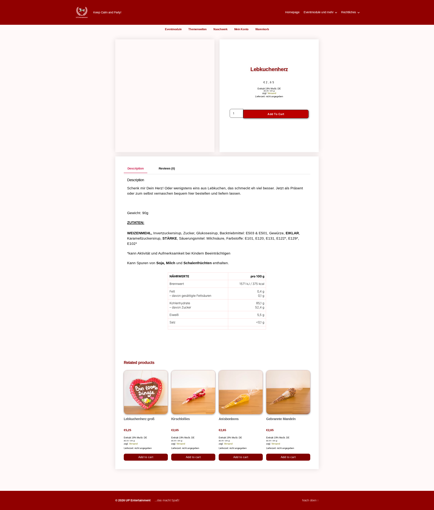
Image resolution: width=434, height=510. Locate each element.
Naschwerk (220, 29)
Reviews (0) (167, 168)
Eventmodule (173, 29)
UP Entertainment (138, 500)
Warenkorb (262, 29)
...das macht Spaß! (167, 500)
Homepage (292, 12)
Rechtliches (348, 12)
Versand (272, 93)
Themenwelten (197, 29)
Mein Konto (241, 29)
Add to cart (276, 114)
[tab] (135, 168)
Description (135, 168)
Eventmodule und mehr (318, 12)
